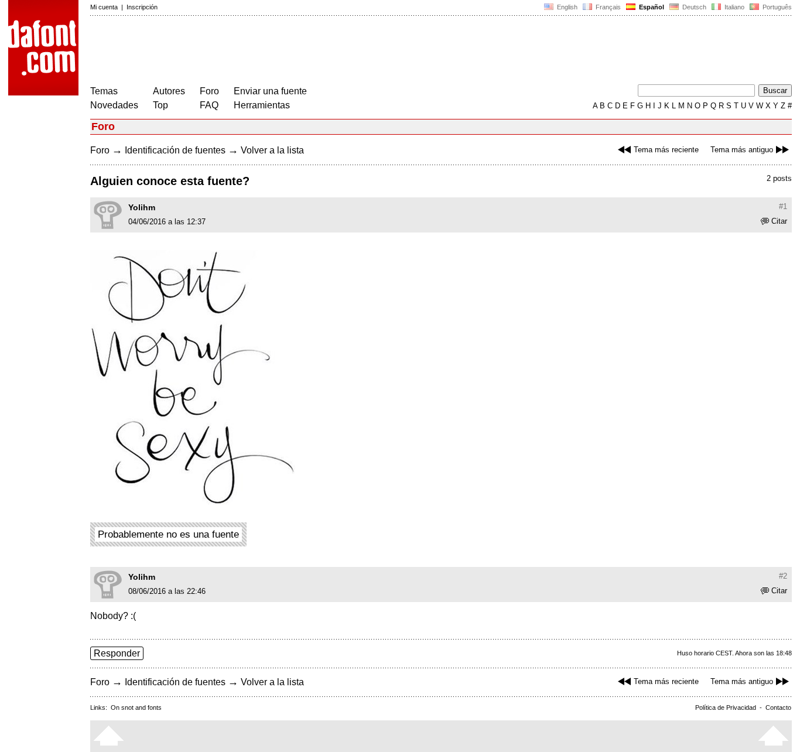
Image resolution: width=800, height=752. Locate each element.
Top (160, 105)
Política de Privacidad (725, 707)
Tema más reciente (666, 149)
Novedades (114, 105)
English (566, 7)
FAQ (209, 105)
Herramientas (262, 105)
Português (775, 7)
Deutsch (693, 7)
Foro (209, 91)
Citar (779, 221)
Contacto (778, 707)
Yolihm (141, 207)
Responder (117, 653)
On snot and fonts (136, 707)
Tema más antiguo (741, 149)
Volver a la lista (272, 150)
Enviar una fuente (270, 91)
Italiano (733, 7)
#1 (783, 206)
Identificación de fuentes (175, 150)
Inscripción (142, 7)
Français (607, 7)
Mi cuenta (104, 7)
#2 (783, 576)
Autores (169, 91)
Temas (104, 91)
